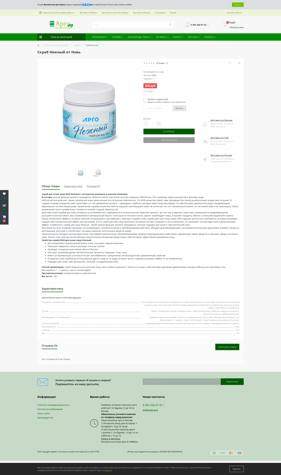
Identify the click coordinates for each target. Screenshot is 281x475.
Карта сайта (43, 413)
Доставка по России (141, 12)
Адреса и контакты (110, 438)
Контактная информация (50, 409)
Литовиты (161, 37)
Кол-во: (147, 118)
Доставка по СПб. (219, 137)
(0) (167, 63)
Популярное (98, 37)
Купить (179, 108)
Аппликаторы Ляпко (138, 37)
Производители (45, 417)
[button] (57, 12)
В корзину (152, 131)
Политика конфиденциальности (53, 405)
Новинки (208, 37)
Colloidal (116, 37)
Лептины (192, 37)
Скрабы (76, 45)
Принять (236, 469)
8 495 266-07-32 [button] (152, 405)
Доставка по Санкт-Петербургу (115, 12)
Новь (161, 71)
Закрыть (237, 4)
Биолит (177, 37)
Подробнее (107, 470)
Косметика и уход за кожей (56, 45)
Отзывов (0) (93, 186)
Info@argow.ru (150, 410)
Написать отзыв (227, 347)
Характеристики (73, 186)
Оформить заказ (236, 27)
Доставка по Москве (88, 12)
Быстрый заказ (153, 140)
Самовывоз (160, 12)
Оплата (173, 12)
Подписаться (232, 381)
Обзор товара (51, 186)
